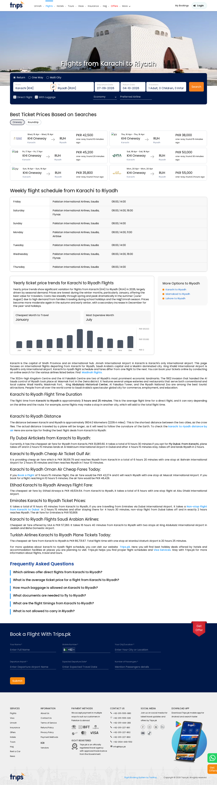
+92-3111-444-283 (122, 722)
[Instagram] (149, 727)
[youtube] (143, 733)
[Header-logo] (17, 8)
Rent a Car (15, 751)
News (12, 756)
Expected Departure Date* (74, 662)
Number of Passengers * (126, 662)
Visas (81, 6)
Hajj (105, 6)
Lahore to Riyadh (175, 298)
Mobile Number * (70, 644)
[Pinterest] (156, 727)
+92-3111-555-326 (122, 718)
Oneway (17, 122)
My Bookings (182, 5)
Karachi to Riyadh (176, 289)
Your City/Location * (124, 644)
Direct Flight (24, 97)
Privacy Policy (47, 732)
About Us (45, 713)
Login (200, 5)
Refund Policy (47, 727)
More (125, 6)
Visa (12, 718)
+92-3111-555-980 (122, 713)
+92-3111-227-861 (121, 727)
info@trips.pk (119, 746)
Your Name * (16, 644)
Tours (71, 6)
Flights (49, 6)
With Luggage (47, 97)
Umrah (38, 6)
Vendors (45, 747)
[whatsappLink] (212, 758)
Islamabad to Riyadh (178, 294)
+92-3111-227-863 (121, 737)
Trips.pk (185, 777)
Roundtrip (33, 122)
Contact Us (46, 718)
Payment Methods (49, 737)
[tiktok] (149, 733)
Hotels (60, 6)
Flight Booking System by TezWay (140, 777)
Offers (114, 6)
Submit (17, 681)
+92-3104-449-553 (122, 742)
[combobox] (69, 650)
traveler (166, 87)
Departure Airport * (18, 662)
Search (196, 87)
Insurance (93, 6)
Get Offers (213, 769)
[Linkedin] (162, 727)
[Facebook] (143, 727)
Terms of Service (49, 722)
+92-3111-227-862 (121, 732)
